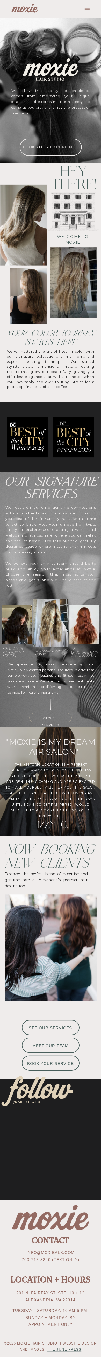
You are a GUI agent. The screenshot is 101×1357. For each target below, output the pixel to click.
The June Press (64, 1349)
